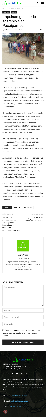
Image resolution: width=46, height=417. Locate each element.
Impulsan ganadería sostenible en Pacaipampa (19, 21)
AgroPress (6, 30)
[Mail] (17, 373)
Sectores (11, 8)
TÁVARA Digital (15, 369)
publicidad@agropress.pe (19, 401)
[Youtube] (25, 373)
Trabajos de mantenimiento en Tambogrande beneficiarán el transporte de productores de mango (11, 223)
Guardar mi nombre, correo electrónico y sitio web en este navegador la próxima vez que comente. (21, 333)
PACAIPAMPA (28, 207)
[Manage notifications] (5, 412)
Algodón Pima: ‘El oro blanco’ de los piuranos (34, 218)
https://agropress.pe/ (23, 258)
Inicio (4, 8)
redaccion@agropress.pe (19, 395)
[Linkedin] (12, 373)
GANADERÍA (17, 207)
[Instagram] (8, 373)
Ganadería (20, 8)
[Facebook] (4, 373)
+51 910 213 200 (15, 407)
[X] (21, 373)
